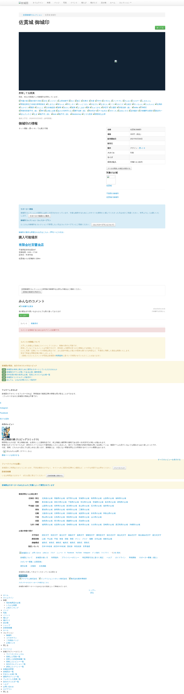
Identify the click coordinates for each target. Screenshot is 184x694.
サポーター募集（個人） (148, 557)
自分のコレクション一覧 (16, 664)
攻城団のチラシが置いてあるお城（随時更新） (22, 372)
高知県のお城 (84, 520)
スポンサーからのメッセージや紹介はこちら (34, 582)
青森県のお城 (59, 498)
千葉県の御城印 (112, 193)
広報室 (33, 566)
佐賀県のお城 (59, 524)
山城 (43, 538)
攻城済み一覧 (8, 671)
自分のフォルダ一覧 (11, 681)
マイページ (7, 649)
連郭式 (44, 542)
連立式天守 (156, 535)
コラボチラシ (11, 637)
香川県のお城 (59, 520)
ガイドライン (120, 557)
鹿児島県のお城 (122, 524)
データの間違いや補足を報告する (119, 168)
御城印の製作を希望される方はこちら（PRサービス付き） (42, 232)
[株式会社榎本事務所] (78, 578)
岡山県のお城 (47, 517)
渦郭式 (79, 542)
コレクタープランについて (103, 224)
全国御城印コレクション (32, 15)
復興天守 (80, 535)
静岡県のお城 (59, 509)
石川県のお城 (96, 505)
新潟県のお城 (71, 505)
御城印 (9, 635)
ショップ (6, 625)
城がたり (93, 2)
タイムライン (38, 2)
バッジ (56, 2)
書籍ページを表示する (10, 455)
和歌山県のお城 (109, 513)
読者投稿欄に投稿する (55, 475)
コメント (23, 323)
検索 (48, 2)
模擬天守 (71, 535)
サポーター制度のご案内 (39, 216)
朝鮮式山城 (107, 538)
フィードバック (119, 468)
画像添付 (34, 323)
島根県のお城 (84, 517)
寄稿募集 (132, 557)
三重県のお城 (84, 509)
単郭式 (51, 542)
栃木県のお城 (110, 502)
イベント (73, 2)
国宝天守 (45, 535)
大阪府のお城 (47, 513)
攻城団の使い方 (42, 557)
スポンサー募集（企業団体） (31, 561)
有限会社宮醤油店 (31, 244)
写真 (65, 2)
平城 (56, 538)
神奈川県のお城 (60, 502)
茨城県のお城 (98, 502)
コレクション (124, 2)
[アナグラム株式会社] (28, 578)
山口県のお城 (96, 517)
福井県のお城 (108, 505)
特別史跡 (77, 546)
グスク (84, 538)
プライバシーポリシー (70, 557)
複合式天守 (121, 535)
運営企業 (23, 566)
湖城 (66, 538)
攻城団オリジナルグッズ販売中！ (17, 377)
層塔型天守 (100, 535)
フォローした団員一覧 (12, 679)
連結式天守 (132, 535)
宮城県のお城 (84, 498)
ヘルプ (109, 557)
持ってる (160, 27)
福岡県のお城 (47, 524)
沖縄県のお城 (135, 524)
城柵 (91, 538)
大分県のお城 (96, 524)
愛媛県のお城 (71, 520)
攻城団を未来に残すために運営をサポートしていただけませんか (29, 369)
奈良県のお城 (96, 513)
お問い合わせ (8, 686)
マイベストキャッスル (15, 654)
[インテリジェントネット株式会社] (53, 578)
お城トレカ (10, 642)
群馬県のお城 (122, 502)
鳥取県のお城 (71, 517)
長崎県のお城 (71, 524)
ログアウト (7, 689)
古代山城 (98, 538)
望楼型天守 (90, 535)
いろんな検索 (11, 605)
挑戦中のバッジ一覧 (11, 676)
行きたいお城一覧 (10, 674)
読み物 (103, 2)
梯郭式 (58, 542)
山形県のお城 (108, 498)
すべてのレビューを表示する (169, 459)
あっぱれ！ (24, 315)
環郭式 (86, 542)
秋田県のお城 (96, 498)
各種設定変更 (8, 669)
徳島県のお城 (47, 520)
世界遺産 (86, 546)
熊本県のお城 (84, 524)
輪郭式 (65, 542)
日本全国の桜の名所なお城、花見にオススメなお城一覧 (26, 374)
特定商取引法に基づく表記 (92, 557)
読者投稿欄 (7, 627)
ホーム (5, 595)
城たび (83, 2)
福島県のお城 (121, 498)
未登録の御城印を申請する (32, 292)
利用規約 (59, 355)
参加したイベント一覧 (15, 666)
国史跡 (69, 546)
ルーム (112, 2)
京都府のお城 (71, 513)
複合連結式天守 (144, 535)
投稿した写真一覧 (13, 656)
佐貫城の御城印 (112, 197)
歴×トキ (142, 148)
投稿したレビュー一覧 (15, 661)
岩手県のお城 (71, 498)
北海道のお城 (47, 498)
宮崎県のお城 (108, 524)
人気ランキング (12, 607)
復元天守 (62, 535)
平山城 (49, 538)
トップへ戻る (92, 591)
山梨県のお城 (47, 505)
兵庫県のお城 (59, 513)
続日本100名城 (59, 546)
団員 (118, 552)
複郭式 (72, 542)
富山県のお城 (84, 505)
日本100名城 (47, 546)
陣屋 (71, 538)
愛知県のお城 (47, 509)
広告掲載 (42, 566)
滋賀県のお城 (84, 513)
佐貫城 (109, 185)
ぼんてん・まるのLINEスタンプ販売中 (19, 379)
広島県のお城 (59, 517)
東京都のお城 (47, 502)
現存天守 (54, 535)
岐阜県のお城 (71, 509)
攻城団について (26, 557)
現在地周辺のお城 (13, 602)
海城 (61, 538)
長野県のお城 (59, 505)
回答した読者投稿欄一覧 (16, 659)
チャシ (77, 538)
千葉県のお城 (73, 502)
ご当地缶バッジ (12, 640)
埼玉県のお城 (85, 502)
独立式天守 (111, 535)
